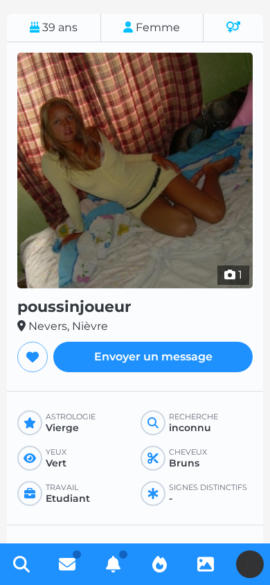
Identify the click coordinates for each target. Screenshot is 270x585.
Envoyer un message (153, 356)
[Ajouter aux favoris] (32, 357)
